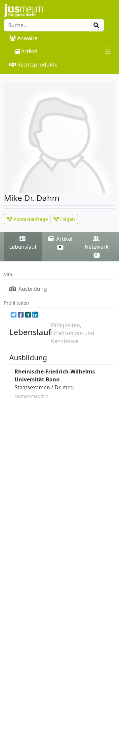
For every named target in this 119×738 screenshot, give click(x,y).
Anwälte (27, 38)
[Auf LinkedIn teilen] (35, 315)
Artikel (29, 51)
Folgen (67, 219)
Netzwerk (97, 250)
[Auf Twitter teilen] (14, 315)
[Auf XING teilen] (28, 315)
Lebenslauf (23, 246)
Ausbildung (32, 288)
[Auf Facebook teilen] (21, 315)
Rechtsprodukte (37, 64)
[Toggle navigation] (107, 51)
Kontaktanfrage (30, 219)
